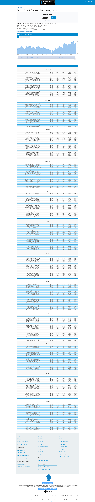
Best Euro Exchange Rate (21, 462)
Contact (18, 436)
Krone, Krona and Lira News (64, 456)
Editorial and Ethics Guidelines (22, 441)
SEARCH (89, 1)
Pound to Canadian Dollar (42, 448)
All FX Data (40, 436)
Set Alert (48, 20)
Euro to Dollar (40, 443)
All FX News (61, 438)
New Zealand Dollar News (63, 448)
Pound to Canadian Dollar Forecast (23, 458)
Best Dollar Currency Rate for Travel (44, 467)
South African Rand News (63, 454)
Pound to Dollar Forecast (21, 452)
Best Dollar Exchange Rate (21, 464)
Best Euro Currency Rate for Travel (44, 466)
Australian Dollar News (63, 446)
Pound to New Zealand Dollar (43, 446)
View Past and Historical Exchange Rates (25, 31)
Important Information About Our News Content (47, 488)
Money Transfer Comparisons (43, 460)
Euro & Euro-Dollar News (63, 444)
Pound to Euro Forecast (21, 450)
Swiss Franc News (62, 453)
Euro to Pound (40, 439)
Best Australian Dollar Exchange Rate (23, 466)
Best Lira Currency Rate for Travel (44, 469)
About (18, 438)
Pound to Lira (40, 454)
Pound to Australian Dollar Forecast (23, 455)
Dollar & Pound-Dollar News (63, 443)
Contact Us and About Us (47, 483)
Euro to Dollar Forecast (21, 453)
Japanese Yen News (62, 451)
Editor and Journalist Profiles (22, 443)
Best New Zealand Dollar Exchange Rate (24, 467)
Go (53, 17)
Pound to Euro (40, 438)
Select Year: (48, 14)
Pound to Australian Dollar (42, 444)
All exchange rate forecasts (21, 448)
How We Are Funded (20, 439)
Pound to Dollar (40, 441)
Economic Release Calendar (43, 458)
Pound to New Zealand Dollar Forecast (24, 457)
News (60, 436)
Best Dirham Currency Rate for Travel (44, 471)
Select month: (44, 63)
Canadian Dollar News (63, 449)
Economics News (62, 458)
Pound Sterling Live (50, 501)
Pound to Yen (40, 449)
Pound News (61, 439)
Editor (74, 496)
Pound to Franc (40, 451)
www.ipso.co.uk (71, 497)
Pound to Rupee (41, 453)
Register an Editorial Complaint (22, 444)
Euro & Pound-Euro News (63, 441)
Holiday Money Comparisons (43, 462)
